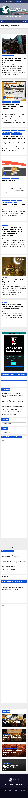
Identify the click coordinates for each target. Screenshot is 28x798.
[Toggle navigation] (13, 21)
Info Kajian (19, 200)
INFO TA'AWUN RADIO (14, 178)
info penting (17, 132)
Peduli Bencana (5, 55)
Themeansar (13, 791)
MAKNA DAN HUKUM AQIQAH (10, 414)
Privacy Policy (24, 795)
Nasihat (15, 748)
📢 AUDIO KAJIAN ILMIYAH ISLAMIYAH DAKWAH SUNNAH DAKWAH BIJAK (12, 106)
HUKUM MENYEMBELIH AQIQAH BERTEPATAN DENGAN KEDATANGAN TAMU (12, 395)
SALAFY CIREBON (14, 16)
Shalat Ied (17, 202)
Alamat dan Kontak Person (14, 795)
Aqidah (5, 748)
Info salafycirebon (6, 178)
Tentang (13, 566)
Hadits (8, 763)
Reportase (12, 55)
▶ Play (13, 363)
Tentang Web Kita (8, 180)
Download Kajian (21, 130)
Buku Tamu (14, 573)
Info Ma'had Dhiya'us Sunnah (8, 132)
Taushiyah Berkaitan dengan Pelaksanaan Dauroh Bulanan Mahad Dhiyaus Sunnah (12, 307)
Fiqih (8, 719)
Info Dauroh (13, 200)
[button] (23, 21)
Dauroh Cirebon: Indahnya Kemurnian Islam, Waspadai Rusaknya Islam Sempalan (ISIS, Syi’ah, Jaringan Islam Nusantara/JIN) (13, 232)
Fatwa (5, 719)
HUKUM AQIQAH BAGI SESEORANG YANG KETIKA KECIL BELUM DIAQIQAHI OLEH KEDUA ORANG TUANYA (13, 401)
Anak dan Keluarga (6, 130)
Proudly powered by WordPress (9, 790)
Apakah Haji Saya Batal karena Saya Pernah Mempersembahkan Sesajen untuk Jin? (13, 556)
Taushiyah (4, 302)
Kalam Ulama (10, 748)
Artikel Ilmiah (14, 130)
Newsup (22, 790)
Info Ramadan (5, 277)
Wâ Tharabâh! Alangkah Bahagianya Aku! (13, 406)
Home (2, 795)
